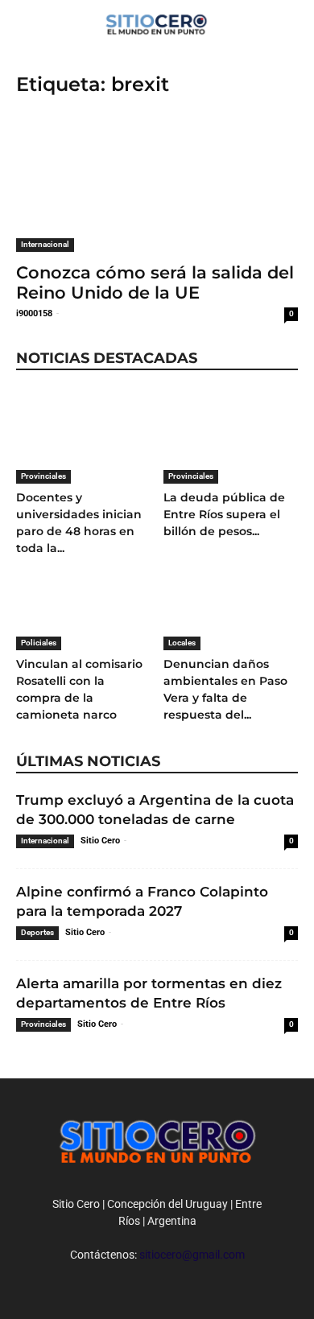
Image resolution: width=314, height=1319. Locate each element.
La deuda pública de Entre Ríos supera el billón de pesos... (224, 514)
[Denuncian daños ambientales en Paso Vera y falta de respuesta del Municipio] (231, 604)
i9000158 (34, 313)
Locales (182, 642)
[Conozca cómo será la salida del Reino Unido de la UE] (157, 182)
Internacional (45, 244)
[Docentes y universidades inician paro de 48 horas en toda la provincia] (83, 437)
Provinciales (43, 476)
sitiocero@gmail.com (192, 1254)
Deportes (37, 932)
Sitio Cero (100, 840)
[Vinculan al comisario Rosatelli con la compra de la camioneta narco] (83, 604)
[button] (291, 21)
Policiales (38, 642)
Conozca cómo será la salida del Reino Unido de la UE (155, 282)
